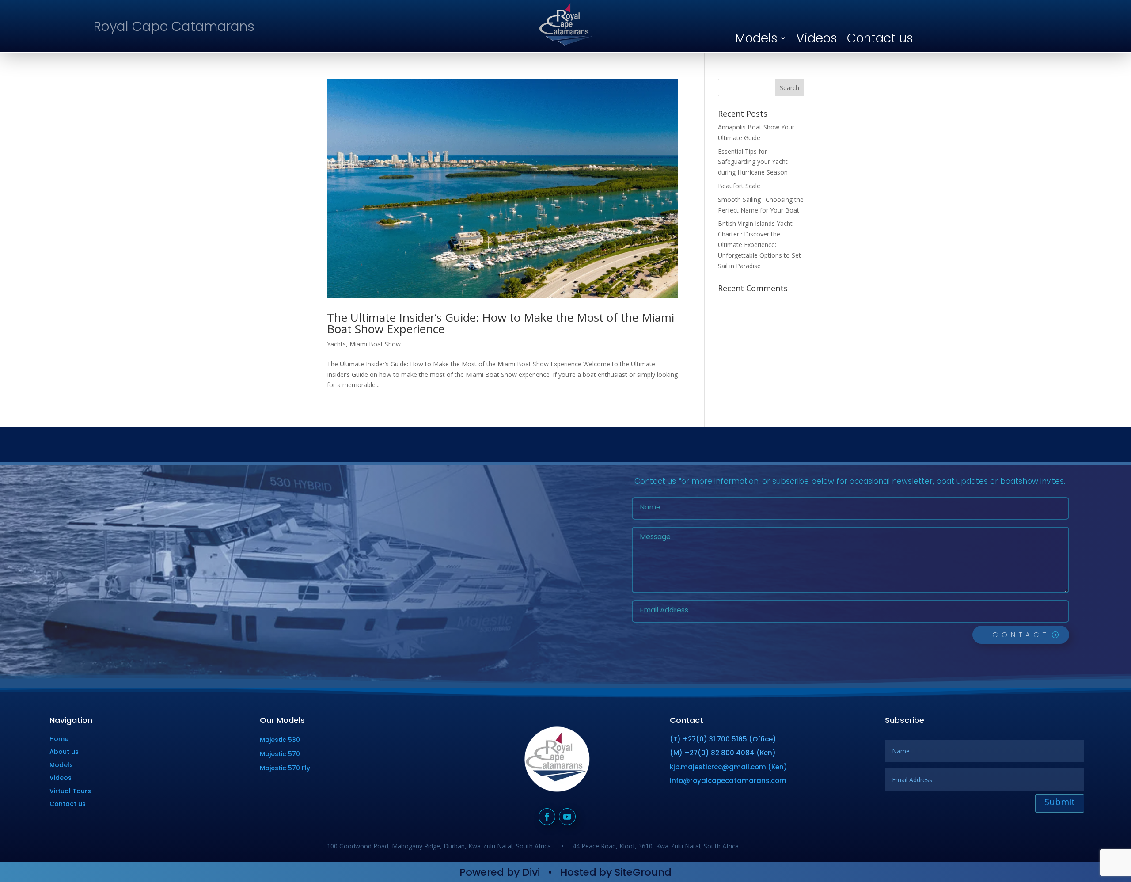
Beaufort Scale (739, 186)
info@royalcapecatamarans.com (728, 780)
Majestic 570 (280, 753)
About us (64, 751)
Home (58, 738)
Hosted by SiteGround (616, 872)
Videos (816, 38)
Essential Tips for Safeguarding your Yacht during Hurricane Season (753, 162)
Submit (1059, 802)
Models (756, 38)
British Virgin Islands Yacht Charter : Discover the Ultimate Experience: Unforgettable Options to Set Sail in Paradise (759, 244)
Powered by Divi (499, 872)
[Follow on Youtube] (567, 816)
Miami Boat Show (375, 344)
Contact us (880, 38)
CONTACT (1020, 635)
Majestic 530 (280, 739)
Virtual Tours (70, 791)
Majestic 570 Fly (285, 768)
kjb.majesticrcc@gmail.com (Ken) (728, 767)
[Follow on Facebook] (547, 816)
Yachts (336, 344)
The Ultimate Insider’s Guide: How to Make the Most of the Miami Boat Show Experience (500, 323)
